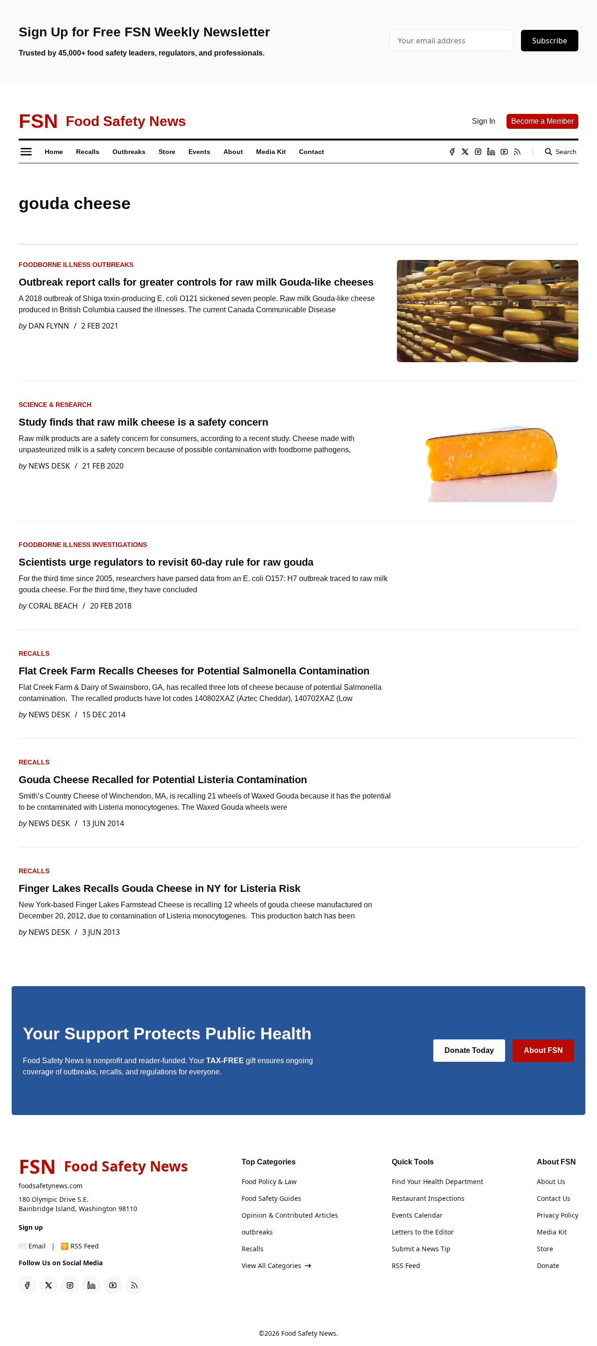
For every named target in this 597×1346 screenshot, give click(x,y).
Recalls (34, 653)
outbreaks (257, 1231)
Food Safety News (308, 1333)
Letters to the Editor (423, 1231)
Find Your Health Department (437, 1181)
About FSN (543, 1050)
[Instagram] (478, 151)
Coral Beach (53, 606)
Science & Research (55, 404)
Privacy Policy (557, 1215)
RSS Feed (406, 1265)
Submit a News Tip (421, 1248)
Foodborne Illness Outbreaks (76, 264)
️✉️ (32, 1245)
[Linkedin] (491, 151)
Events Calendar (417, 1215)
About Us (551, 1181)
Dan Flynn (48, 326)
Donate (548, 1265)
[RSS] (517, 151)
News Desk (49, 466)
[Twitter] (465, 151)
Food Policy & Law (269, 1181)
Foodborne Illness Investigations (83, 544)
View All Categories (271, 1265)
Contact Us (553, 1198)
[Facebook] (452, 151)
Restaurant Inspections (428, 1198)
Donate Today (469, 1050)
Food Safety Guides (271, 1198)
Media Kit (552, 1231)
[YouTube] (504, 151)
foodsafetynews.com (51, 1185)
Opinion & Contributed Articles (290, 1215)
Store (545, 1248)
